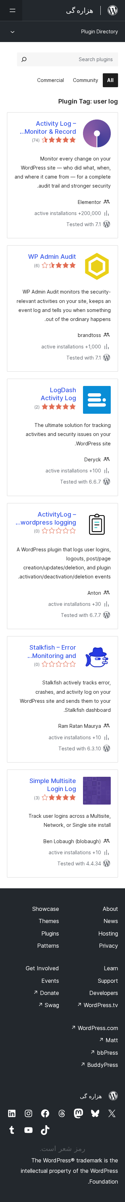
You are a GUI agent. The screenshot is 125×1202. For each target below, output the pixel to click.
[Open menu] (11, 10)
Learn (111, 968)
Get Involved (42, 968)
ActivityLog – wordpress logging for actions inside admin (48, 519)
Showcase (45, 908)
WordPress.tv (97, 1005)
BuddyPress (99, 1064)
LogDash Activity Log (58, 394)
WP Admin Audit (52, 256)
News (110, 920)
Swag (48, 1005)
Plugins (50, 933)
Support (108, 980)
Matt (108, 1040)
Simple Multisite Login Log (53, 784)
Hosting (108, 933)
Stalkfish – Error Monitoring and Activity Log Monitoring (53, 652)
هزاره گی (91, 1096)
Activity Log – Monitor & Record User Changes (50, 128)
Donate (46, 992)
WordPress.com (94, 1027)
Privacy (108, 945)
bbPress (104, 1052)
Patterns (48, 945)
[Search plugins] (24, 59)
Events (50, 980)
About (110, 908)
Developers (103, 992)
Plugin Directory (99, 31)
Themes (49, 920)
